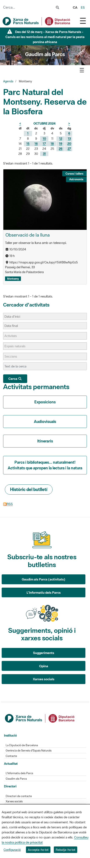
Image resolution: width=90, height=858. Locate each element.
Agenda (8, 81)
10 (44, 139)
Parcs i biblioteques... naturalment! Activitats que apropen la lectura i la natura (45, 465)
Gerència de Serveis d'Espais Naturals (28, 750)
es (83, 7)
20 (69, 144)
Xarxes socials (43, 679)
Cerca (13, 378)
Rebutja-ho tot (65, 850)
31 (44, 154)
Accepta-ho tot (38, 850)
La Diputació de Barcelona (22, 745)
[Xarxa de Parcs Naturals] (36, 21)
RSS (9, 504)
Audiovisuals (45, 421)
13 (69, 139)
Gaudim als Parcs (16, 778)
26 (60, 149)
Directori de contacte (19, 796)
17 (44, 144)
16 (36, 144)
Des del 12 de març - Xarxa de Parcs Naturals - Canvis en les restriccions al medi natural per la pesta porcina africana (45, 37)
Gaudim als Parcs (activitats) (43, 579)
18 (52, 144)
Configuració (12, 850)
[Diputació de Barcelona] (40, 718)
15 (28, 144)
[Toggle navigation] (82, 21)
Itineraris (45, 440)
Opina (43, 666)
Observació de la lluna (27, 235)
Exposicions (45, 401)
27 (69, 149)
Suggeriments (43, 653)
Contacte (11, 756)
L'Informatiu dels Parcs (44, 592)
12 (60, 139)
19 (60, 144)
